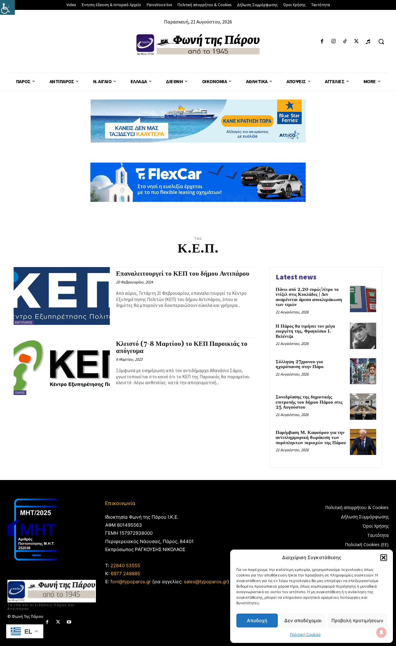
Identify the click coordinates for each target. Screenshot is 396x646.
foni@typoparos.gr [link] (130, 581)
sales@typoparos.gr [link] (205, 581)
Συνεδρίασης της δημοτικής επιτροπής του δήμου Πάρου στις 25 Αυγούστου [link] (309, 402)
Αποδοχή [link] (257, 620)
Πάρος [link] (20, 393)
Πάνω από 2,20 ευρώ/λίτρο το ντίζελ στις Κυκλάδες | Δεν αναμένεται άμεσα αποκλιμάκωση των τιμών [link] (309, 297)
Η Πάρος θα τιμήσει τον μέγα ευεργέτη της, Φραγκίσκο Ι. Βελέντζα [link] (305, 331)
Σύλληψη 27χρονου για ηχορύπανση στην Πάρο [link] (300, 364)
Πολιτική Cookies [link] (305, 634)
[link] (7, 7)
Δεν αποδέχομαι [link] (302, 620)
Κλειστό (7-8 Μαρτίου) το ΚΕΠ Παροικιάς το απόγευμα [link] (182, 347)
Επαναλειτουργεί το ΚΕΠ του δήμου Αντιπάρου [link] (182, 274)
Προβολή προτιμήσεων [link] (357, 620)
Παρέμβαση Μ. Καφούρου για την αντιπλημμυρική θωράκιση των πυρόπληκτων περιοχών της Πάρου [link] (311, 438)
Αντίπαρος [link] (23, 323)
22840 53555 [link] (125, 565)
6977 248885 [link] (125, 573)
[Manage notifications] (381, 632)
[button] (384, 558)
